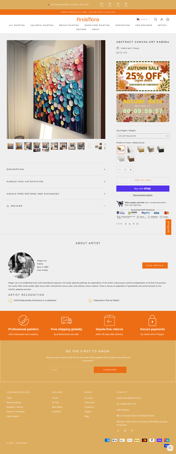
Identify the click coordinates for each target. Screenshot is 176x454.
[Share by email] (137, 224)
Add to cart (142, 180)
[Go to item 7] (63, 146)
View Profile (42, 270)
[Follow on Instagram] (125, 430)
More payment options (142, 195)
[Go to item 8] (72, 146)
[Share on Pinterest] (133, 224)
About (96, 29)
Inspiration (122, 25)
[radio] (120, 150)
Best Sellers (57, 407)
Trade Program (13, 416)
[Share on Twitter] (130, 224)
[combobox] (143, 136)
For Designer (144, 25)
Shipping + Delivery (15, 407)
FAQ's (9, 398)
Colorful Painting (42, 25)
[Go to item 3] (28, 146)
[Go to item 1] (10, 146)
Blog (87, 416)
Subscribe (110, 370)
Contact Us (89, 407)
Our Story (89, 398)
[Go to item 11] (98, 146)
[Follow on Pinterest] (132, 430)
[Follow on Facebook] (118, 430)
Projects (88, 411)
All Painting (17, 25)
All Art (55, 398)
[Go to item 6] (54, 146)
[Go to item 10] (90, 146)
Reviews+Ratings (14, 402)
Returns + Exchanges (16, 411)
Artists (162, 25)
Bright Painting (69, 25)
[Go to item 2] (19, 146)
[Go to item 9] (81, 146)
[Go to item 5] (46, 147)
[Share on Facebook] (126, 224)
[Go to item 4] (37, 147)
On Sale (55, 402)
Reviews (81, 29)
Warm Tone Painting (97, 25)
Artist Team (89, 402)
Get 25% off (168, 227)
